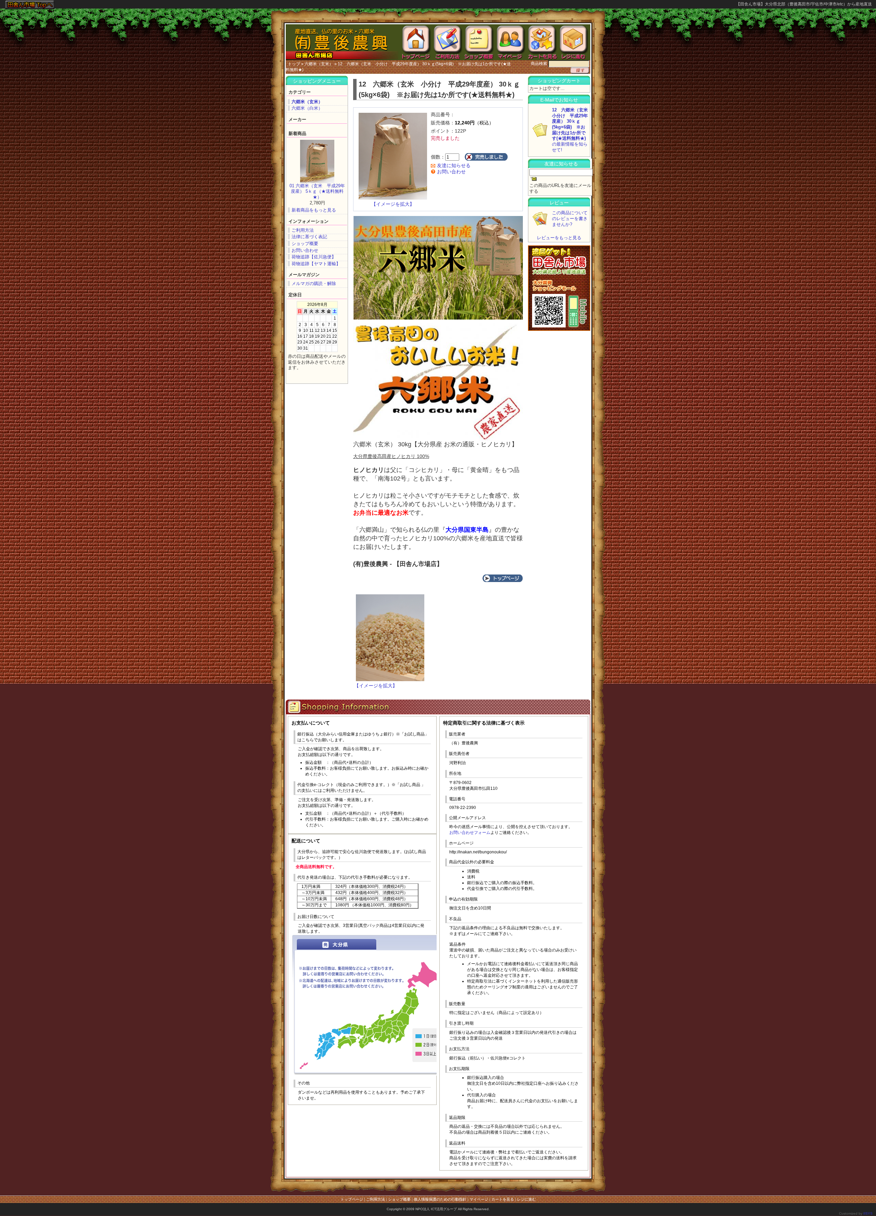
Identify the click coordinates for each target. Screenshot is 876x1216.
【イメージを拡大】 (392, 204)
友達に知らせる (453, 165)
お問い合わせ (305, 250)
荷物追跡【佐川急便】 (314, 256)
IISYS (868, 1213)
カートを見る (502, 1199)
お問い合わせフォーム (469, 832)
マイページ (478, 1199)
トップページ (351, 1199)
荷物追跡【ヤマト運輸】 (316, 263)
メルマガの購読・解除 (314, 283)
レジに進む (526, 1199)
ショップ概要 (305, 243)
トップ (294, 64)
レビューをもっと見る (559, 237)
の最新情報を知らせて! (572, 129)
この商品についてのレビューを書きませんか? (570, 218)
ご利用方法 (303, 230)
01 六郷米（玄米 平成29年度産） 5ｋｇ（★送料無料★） (317, 191)
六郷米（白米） (307, 108)
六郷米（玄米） (319, 64)
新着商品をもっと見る (314, 210)
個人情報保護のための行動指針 (440, 1199)
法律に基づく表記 (309, 236)
